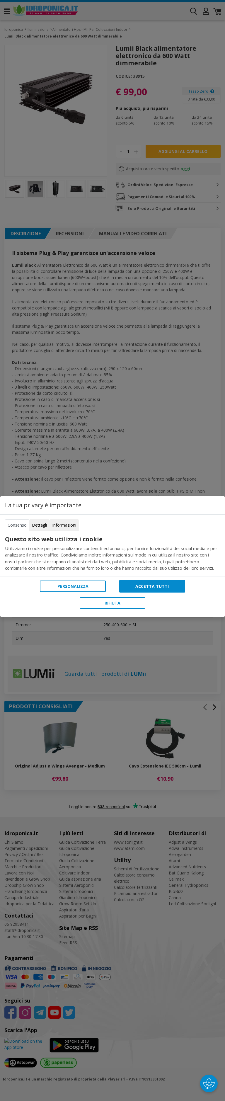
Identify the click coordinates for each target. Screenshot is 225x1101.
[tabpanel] (112, 553)
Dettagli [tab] (39, 525)
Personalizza (72, 586)
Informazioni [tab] (64, 525)
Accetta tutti (152, 586)
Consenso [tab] (17, 525)
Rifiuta (112, 603)
